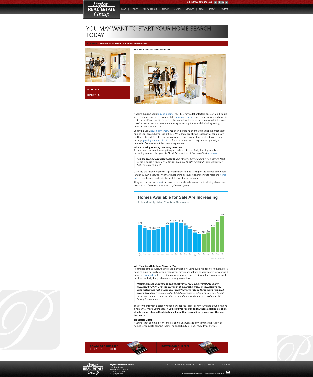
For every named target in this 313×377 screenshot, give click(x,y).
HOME (123, 9)
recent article (149, 275)
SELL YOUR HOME (150, 9)
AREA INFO (190, 9)
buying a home (165, 113)
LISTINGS (134, 9)
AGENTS (177, 9)
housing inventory (159, 130)
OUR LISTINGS (176, 364)
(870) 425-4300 (205, 2)
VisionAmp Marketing (217, 373)
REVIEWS (212, 9)
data (159, 182)
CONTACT (224, 9)
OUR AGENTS (201, 364)
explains (212, 153)
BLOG (201, 9)
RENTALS (165, 9)
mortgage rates (184, 117)
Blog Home (92, 43)
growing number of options (157, 140)
